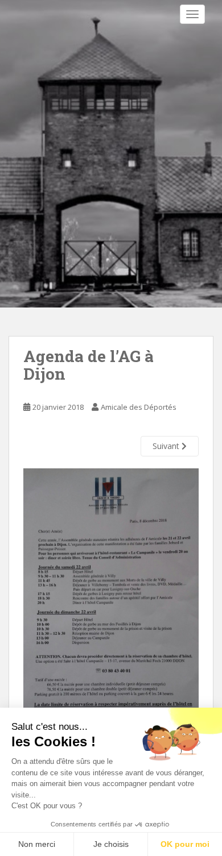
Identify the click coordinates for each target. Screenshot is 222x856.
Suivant (167, 446)
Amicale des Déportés (138, 407)
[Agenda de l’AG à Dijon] (111, 623)
